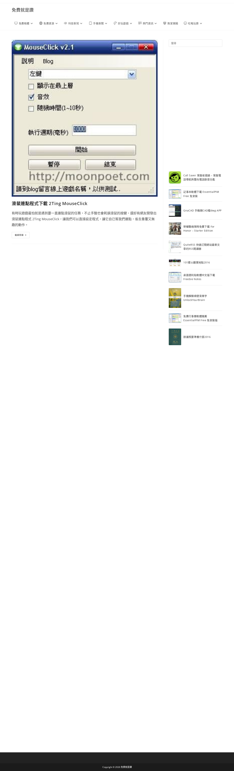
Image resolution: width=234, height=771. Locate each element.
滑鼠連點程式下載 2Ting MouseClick (50, 203)
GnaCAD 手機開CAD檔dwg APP (202, 210)
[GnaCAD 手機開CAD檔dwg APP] (175, 210)
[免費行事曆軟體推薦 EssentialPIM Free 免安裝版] (175, 318)
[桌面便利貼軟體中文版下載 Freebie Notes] (175, 277)
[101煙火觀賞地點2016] (175, 262)
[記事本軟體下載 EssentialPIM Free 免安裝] (175, 194)
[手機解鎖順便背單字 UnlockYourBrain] (175, 298)
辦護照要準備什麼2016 (197, 337)
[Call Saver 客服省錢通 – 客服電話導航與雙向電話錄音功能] (175, 177)
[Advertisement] (195, 109)
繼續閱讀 (22, 235)
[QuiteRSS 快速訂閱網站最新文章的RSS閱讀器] (175, 247)
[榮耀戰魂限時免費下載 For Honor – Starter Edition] (175, 228)
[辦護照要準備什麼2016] (175, 337)
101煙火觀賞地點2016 (196, 262)
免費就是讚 (23, 10)
